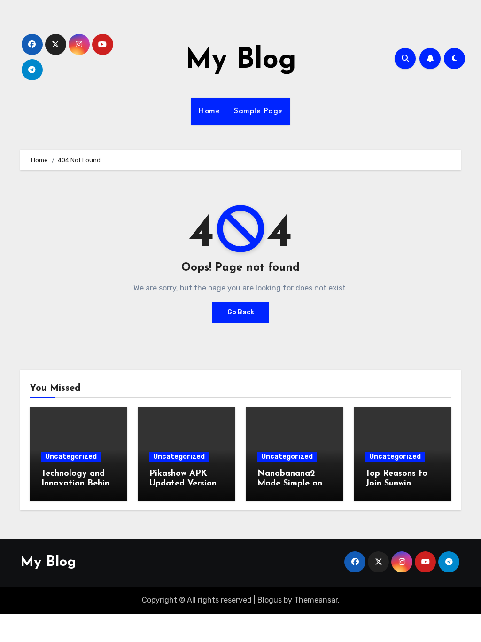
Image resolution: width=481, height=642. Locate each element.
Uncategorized (71, 457)
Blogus (269, 599)
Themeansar (316, 599)
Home (209, 111)
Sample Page (258, 111)
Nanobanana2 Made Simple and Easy (292, 484)
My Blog (240, 61)
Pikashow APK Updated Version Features (183, 484)
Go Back (240, 312)
